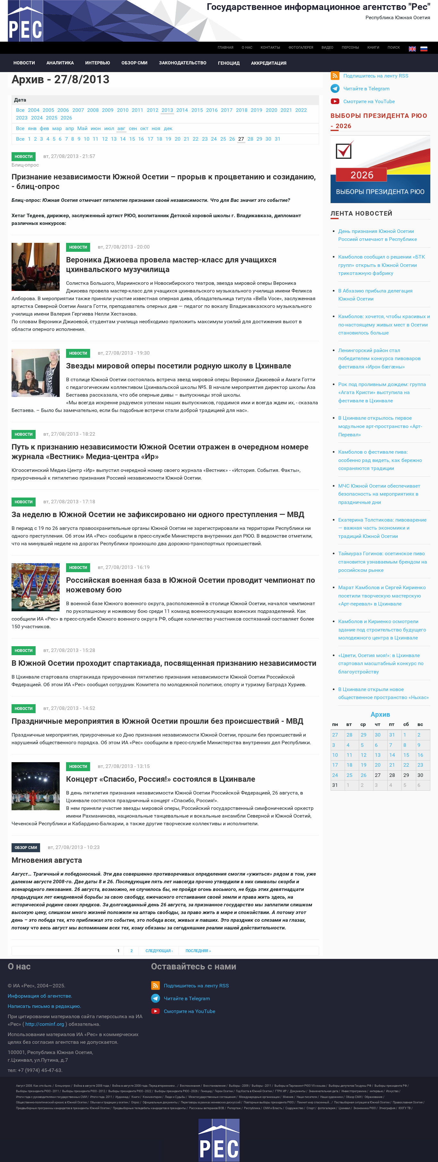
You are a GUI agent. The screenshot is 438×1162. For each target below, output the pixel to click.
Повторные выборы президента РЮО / (270, 1102)
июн (96, 128)
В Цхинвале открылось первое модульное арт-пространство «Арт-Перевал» (380, 426)
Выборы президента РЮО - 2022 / (130, 1091)
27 (241, 139)
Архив (380, 714)
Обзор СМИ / (354, 1097)
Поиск (394, 47)
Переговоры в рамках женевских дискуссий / (211, 1102)
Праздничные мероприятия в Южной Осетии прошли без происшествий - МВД (157, 721)
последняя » (198, 951)
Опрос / (136, 1102)
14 (123, 139)
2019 (256, 110)
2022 (301, 110)
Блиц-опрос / (63, 1085)
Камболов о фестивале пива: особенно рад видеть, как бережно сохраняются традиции (380, 460)
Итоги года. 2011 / (102, 1097)
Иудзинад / (122, 1097)
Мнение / (289, 1097)
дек (168, 128)
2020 (271, 110)
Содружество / (295, 1108)
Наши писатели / (308, 1097)
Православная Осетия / (409, 1102)
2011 (137, 110)
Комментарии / (153, 1097)
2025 (51, 118)
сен (133, 128)
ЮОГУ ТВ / (406, 1108)
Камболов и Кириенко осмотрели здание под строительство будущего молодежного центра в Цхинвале (382, 629)
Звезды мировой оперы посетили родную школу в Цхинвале (178, 365)
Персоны (350, 47)
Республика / (253, 1108)
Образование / (374, 1097)
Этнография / (388, 1108)
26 (232, 139)
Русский (424, 49)
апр (69, 128)
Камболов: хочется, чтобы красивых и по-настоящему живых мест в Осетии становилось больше (384, 324)
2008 (93, 110)
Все (20, 110)
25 (223, 139)
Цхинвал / (345, 1108)
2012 (152, 110)
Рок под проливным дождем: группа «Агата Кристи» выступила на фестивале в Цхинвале (382, 392)
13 (114, 139)
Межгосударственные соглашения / (213, 1097)
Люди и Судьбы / (176, 1097)
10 (86, 139)
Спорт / (311, 1108)
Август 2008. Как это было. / (35, 1085)
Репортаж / (235, 1108)
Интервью (97, 62)
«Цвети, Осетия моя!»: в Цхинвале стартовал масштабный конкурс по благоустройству (381, 663)
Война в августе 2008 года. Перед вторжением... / (145, 1085)
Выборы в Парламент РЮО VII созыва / (300, 1085)
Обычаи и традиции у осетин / (110, 1102)
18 (159, 139)
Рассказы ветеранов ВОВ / (207, 1108)
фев (44, 128)
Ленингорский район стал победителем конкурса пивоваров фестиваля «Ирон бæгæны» (379, 358)
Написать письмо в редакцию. (44, 1006)
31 (278, 139)
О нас (247, 47)
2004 (33, 110)
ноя (156, 128)
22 (195, 139)
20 (178, 139)
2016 (212, 110)
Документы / (298, 1091)
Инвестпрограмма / (354, 1091)
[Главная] (219, 1140)
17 (150, 139)
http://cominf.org (44, 1024)
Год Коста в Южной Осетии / (255, 1091)
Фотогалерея (301, 47)
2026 (66, 118)
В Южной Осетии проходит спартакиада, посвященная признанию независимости (164, 663)
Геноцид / (207, 1091)
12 (105, 139)
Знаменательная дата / (324, 1091)
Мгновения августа (47, 860)
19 (168, 139)
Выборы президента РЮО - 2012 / (84, 1091)
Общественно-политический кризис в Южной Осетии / (52, 1102)
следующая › (159, 951)
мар (57, 128)
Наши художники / (332, 1097)
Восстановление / (215, 1085)
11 (95, 139)
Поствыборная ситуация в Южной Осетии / (363, 1102)
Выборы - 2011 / (262, 1085)
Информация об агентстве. (40, 996)
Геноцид (229, 63)
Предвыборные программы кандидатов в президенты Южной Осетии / (64, 1108)
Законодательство (182, 62)
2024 (37, 118)
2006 (63, 110)
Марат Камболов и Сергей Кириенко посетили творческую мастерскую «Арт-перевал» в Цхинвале (382, 595)
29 (259, 139)
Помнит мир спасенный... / (315, 1102)
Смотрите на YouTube (369, 101)
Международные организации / (260, 1097)
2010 (123, 110)
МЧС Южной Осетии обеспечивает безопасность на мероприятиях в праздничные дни (379, 494)
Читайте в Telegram (366, 89)
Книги (373, 47)
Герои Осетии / (225, 1091)
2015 (197, 110)
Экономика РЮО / (365, 1108)
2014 (182, 110)
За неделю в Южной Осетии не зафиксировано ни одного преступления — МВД (158, 514)
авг (121, 128)
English (412, 49)
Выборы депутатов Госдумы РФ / (351, 1085)
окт (144, 128)
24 (214, 139)
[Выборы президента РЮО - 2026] (380, 169)
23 (205, 139)
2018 (242, 110)
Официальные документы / (161, 1102)
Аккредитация (268, 63)
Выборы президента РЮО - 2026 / (177, 1091)
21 (187, 139)
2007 (78, 110)
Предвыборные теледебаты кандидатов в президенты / (150, 1108)
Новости (24, 62)
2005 (48, 110)
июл (109, 128)
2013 (167, 110)
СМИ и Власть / (273, 1108)
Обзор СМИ (134, 62)
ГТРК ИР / (282, 1091)
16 (141, 139)
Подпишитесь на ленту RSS (376, 76)
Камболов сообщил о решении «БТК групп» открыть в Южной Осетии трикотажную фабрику (381, 265)
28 (250, 139)
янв (32, 128)
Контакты (270, 47)
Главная (225, 47)
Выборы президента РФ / (392, 1085)
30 (268, 139)
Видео (327, 47)
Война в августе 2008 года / (92, 1085)
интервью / (377, 1091)
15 (132, 139)
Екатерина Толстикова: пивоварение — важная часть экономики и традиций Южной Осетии (382, 528)
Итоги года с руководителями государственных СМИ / (52, 1097)
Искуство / (393, 1091)
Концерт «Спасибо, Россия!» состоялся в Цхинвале (160, 779)
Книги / (136, 1097)
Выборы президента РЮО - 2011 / (38, 1091)
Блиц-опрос (25, 165)
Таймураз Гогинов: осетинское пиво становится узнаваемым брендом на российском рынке (382, 561)
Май (82, 128)
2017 (226, 110)
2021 (286, 110)
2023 (22, 118)
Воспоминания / (191, 1085)
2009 (108, 110)
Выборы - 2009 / (239, 1085)
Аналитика (60, 62)
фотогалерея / (327, 1108)
